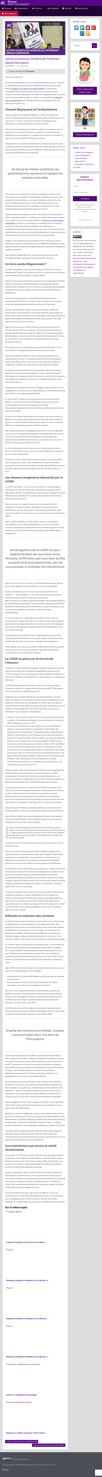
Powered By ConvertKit (85, 220)
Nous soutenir (81, 158)
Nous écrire (80, 161)
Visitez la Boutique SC (85, 135)
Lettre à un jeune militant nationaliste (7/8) (22, 1442)
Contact (5, 1470)
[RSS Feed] (87, 33)
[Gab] (82, 27)
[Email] (82, 33)
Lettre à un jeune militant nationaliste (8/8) (48, 1445)
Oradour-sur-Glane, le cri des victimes (28, 89)
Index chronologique (84, 152)
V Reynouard (23, 66)
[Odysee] (87, 27)
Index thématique (82, 155)
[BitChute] (93, 27)
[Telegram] (76, 27)
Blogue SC (77, 246)
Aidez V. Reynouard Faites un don (85, 90)
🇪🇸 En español (53, 8)
